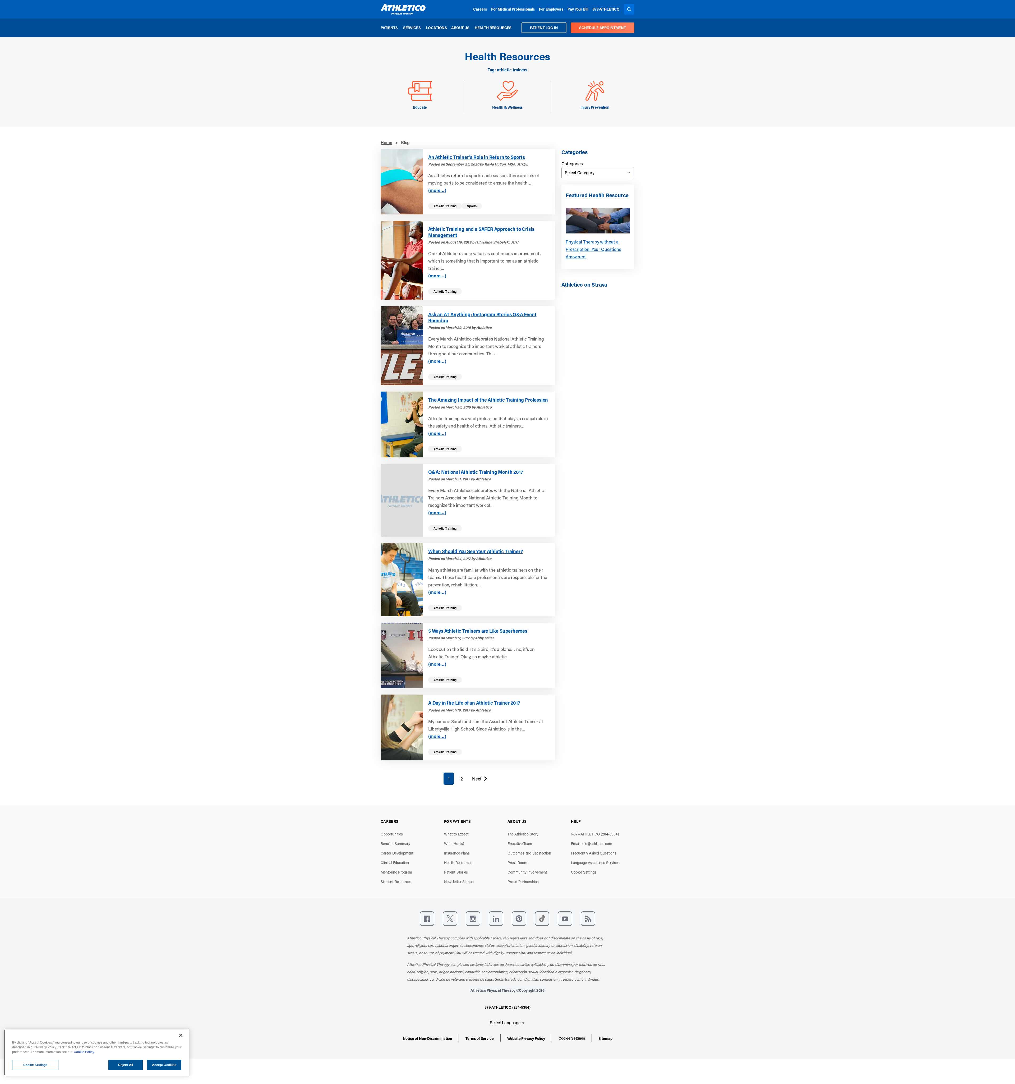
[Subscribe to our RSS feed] (588, 918)
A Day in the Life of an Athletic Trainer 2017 (474, 703)
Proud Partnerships (523, 881)
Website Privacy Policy (526, 1038)
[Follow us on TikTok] (542, 918)
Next (477, 780)
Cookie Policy (84, 1052)
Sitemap (605, 1038)
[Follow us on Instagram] (473, 918)
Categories (572, 163)
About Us (460, 27)
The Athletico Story (523, 834)
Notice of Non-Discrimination (427, 1038)
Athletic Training (444, 206)
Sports (472, 206)
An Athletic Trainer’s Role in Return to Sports (476, 157)
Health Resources (493, 27)
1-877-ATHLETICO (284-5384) (595, 834)
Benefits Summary (395, 843)
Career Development (397, 853)
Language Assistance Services (595, 862)
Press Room (517, 862)
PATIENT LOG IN (544, 27)
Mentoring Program (396, 872)
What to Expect (456, 834)
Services (412, 27)
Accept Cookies (164, 1065)
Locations (436, 27)
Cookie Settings (584, 872)
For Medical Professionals (513, 9)
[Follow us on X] (450, 918)
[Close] (181, 1035)
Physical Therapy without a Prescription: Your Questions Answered (593, 249)
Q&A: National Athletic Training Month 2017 (475, 472)
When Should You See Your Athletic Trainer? (475, 551)
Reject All (125, 1065)
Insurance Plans (457, 853)
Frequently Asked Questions (593, 853)
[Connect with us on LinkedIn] (496, 918)
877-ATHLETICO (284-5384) (507, 1007)
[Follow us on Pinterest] (519, 918)
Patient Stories (456, 872)
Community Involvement (527, 872)
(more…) (437, 190)
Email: (591, 843)
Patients (389, 27)
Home (386, 142)
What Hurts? (454, 843)
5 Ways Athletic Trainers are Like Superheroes (477, 631)
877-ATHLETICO (606, 9)
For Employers (551, 9)
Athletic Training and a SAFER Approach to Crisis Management (481, 232)
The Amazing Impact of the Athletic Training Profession (488, 400)
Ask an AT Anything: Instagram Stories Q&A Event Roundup (482, 317)
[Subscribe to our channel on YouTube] (565, 918)
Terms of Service (479, 1038)
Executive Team (520, 843)
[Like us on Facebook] (427, 918)
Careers (480, 9)
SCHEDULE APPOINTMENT (602, 27)
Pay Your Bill (578, 9)
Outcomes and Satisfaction (529, 853)
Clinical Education (395, 862)
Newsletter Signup (459, 881)
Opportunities (392, 834)
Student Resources (396, 881)
